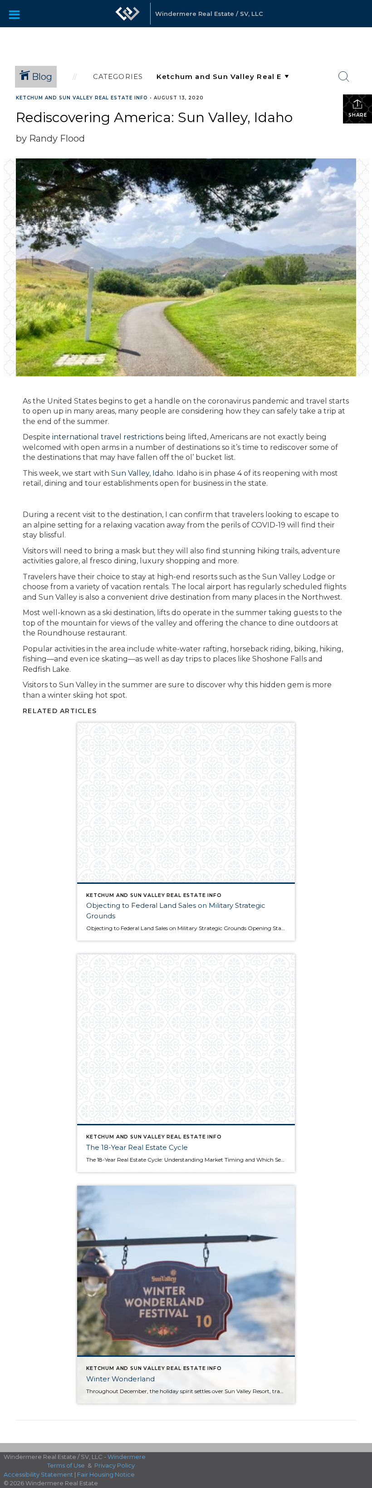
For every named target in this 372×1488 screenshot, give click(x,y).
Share (357, 115)
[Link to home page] (127, 18)
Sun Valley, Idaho (142, 473)
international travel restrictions (107, 437)
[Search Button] (344, 76)
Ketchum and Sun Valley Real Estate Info (82, 98)
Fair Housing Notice (106, 1474)
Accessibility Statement (38, 1474)
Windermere (127, 1456)
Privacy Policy (114, 1465)
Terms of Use (66, 1465)
